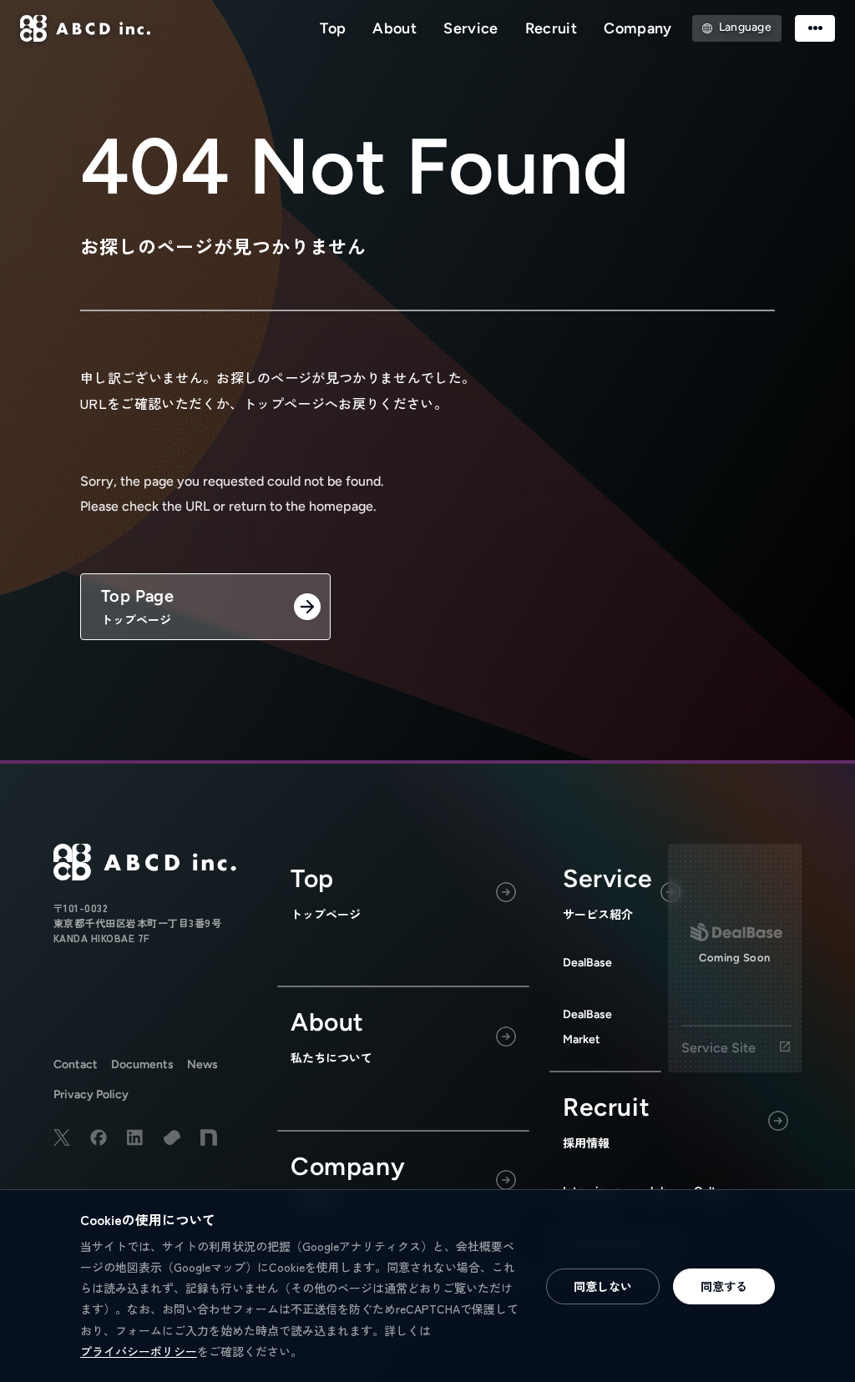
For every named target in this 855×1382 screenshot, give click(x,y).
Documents (142, 1064)
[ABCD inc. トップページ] (85, 28)
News (202, 1064)
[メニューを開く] (815, 28)
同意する (724, 1286)
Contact (75, 1064)
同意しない (603, 1286)
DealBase (587, 963)
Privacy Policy (91, 1094)
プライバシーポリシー (138, 1351)
